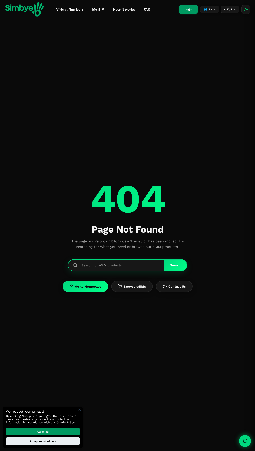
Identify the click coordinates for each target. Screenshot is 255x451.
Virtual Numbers (69, 9)
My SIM (98, 9)
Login (188, 9)
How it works (124, 9)
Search (175, 265)
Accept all (43, 431)
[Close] (80, 410)
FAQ (147, 9)
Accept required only (43, 441)
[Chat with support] (245, 441)
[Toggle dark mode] (245, 9)
